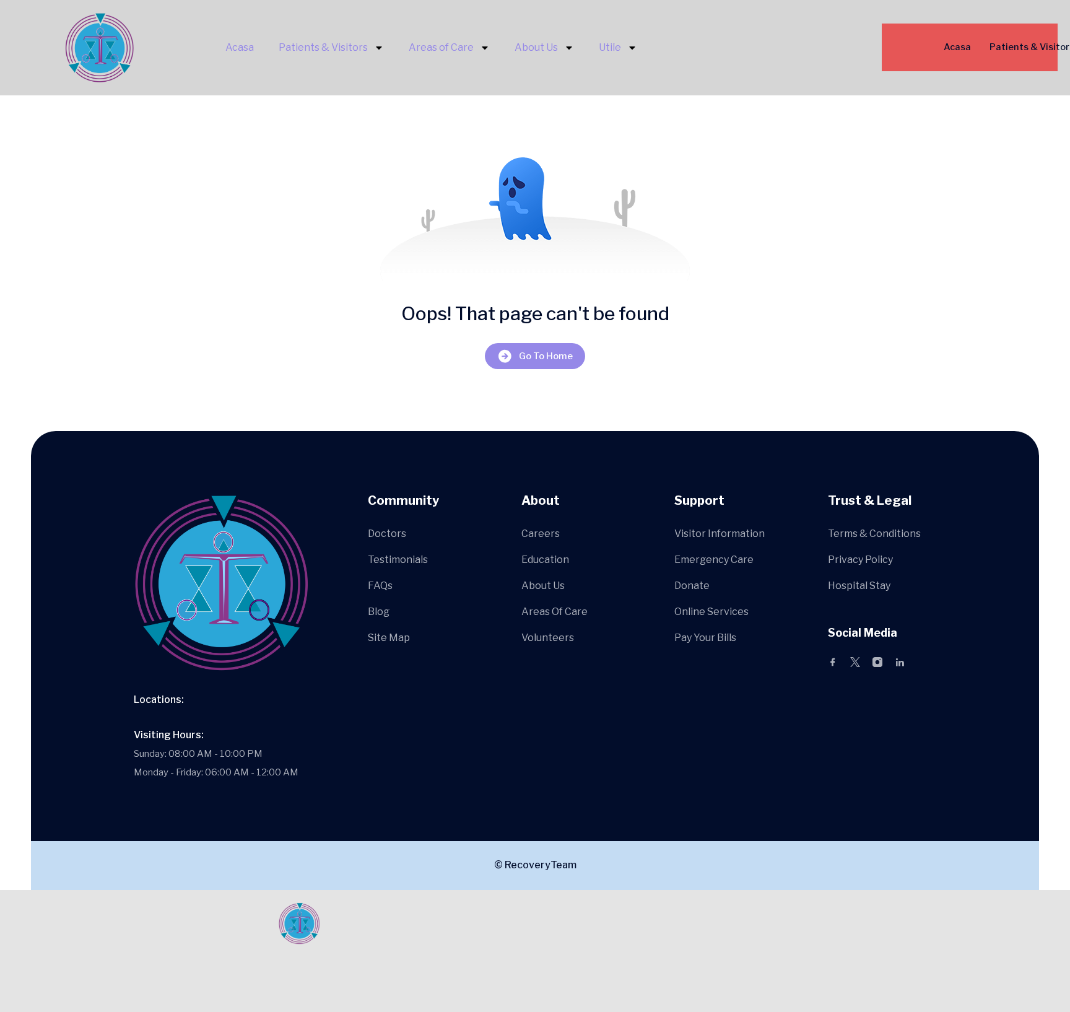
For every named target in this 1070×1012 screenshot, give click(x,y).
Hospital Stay (859, 585)
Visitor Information (719, 533)
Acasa (239, 47)
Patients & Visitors (323, 47)
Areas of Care (441, 47)
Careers (540, 533)
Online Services (711, 611)
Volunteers (547, 637)
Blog (378, 611)
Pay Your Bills (705, 637)
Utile (610, 47)
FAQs (380, 585)
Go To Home (546, 356)
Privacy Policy (860, 559)
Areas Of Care (554, 611)
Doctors (387, 533)
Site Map (389, 637)
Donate (692, 585)
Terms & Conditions (874, 533)
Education (545, 559)
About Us (536, 47)
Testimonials (398, 559)
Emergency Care (714, 559)
